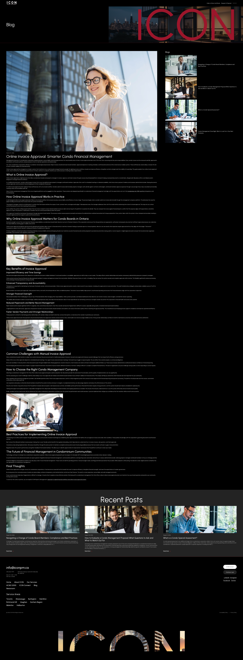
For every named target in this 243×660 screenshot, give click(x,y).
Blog (35, 585)
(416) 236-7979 (10, 571)
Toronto (9, 599)
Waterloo (9, 605)
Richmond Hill (11, 602)
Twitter (233, 580)
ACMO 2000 (11, 585)
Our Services (32, 582)
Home (8, 582)
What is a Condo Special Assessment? (208, 110)
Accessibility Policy (224, 612)
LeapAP (50, 191)
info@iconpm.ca (17, 568)
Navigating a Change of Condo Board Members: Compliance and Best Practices (41, 538)
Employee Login (230, 572)
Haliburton (21, 605)
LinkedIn (226, 577)
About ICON (19, 582)
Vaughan (23, 602)
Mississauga (20, 599)
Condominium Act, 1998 (133, 191)
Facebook (226, 580)
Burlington (32, 599)
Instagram (233, 577)
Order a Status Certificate (213, 3)
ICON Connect (25, 585)
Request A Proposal (226, 3)
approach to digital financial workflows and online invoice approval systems (66, 479)
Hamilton (42, 599)
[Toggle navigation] (235, 3)
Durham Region (36, 602)
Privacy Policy (234, 612)
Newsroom (10, 588)
